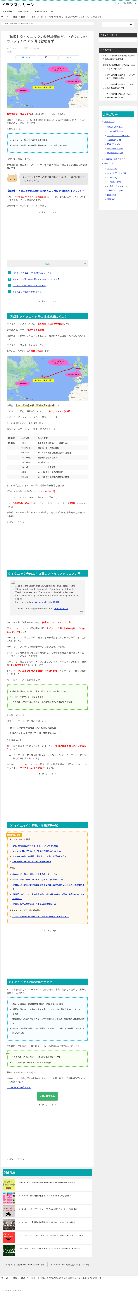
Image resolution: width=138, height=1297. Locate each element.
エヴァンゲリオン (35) (116, 173)
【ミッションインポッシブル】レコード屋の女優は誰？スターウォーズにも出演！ (48, 1209)
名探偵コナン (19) (115, 190)
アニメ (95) (112, 169)
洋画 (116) (111, 195)
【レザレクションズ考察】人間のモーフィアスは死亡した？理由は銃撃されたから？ (48, 1249)
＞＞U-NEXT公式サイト (19, 1087)
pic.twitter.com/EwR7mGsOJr (44, 602)
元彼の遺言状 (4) (114, 140)
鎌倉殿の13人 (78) (115, 153)
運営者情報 (7, 11)
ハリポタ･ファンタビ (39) (118, 186)
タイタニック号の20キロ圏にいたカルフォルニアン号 (36, 279)
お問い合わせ (23, 11)
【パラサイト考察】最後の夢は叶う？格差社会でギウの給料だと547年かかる (46, 1183)
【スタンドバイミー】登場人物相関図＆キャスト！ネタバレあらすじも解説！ (46, 1222)
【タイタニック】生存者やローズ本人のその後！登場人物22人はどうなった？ (25, 1265)
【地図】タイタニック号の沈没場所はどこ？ (32, 273)
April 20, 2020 (61, 608)
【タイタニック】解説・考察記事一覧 (29, 285)
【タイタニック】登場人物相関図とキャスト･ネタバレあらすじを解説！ (44, 1196)
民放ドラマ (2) (113, 144)
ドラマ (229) (109, 121)
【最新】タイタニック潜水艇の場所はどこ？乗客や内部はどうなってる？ (45, 190)
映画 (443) (108, 163)
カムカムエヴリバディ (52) (118, 135)
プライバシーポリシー (43, 11)
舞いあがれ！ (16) (115, 148)
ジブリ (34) (112, 177)
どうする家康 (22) (115, 131)
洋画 (9, 52)
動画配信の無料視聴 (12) (114, 159)
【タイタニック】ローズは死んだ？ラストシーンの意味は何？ (71, 1265)
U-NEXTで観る (47, 1096)
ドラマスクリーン (18, 4)
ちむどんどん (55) (115, 127)
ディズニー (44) (114, 182)
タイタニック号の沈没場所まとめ (27, 292)
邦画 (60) (111, 199)
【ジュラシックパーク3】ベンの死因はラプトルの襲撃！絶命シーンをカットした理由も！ (51, 1235)
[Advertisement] (47, 233)
